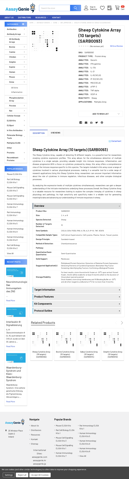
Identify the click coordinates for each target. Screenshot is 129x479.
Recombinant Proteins (12, 159)
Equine (12, 67)
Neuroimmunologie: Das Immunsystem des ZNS (17, 286)
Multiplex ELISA (13, 143)
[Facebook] (80, 122)
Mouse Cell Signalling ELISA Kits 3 (15, 189)
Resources (40, 17)
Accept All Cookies (40, 475)
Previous (116, 322)
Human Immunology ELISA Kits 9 (15, 230)
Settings (9, 475)
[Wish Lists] (104, 8)
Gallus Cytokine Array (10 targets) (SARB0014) (89, 354)
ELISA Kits (11, 120)
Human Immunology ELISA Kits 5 (15, 222)
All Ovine (14, 87)
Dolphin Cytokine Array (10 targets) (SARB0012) (112, 354)
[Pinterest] (102, 122)
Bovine (12, 47)
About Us (9, 17)
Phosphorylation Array (16, 99)
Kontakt (56, 17)
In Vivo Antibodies (15, 130)
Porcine (12, 105)
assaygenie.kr (39, 460)
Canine (12, 52)
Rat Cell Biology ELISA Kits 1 (13, 180)
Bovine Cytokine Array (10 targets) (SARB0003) (65, 354)
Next (121, 322)
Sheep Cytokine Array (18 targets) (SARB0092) (41, 354)
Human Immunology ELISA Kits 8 (15, 238)
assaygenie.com (39, 456)
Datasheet (116, 141)
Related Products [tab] (43, 322)
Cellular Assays (13, 115)
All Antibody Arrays (14, 40)
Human (12, 72)
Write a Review (116, 46)
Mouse (12, 77)
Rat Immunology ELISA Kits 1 (14, 213)
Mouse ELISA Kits (14, 174)
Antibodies (12, 29)
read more (10, 300)
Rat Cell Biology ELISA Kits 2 (13, 246)
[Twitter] (96, 122)
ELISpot (10, 125)
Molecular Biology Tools (14, 136)
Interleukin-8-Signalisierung (14, 323)
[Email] (86, 122)
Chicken (12, 57)
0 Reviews (55, 133)
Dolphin (12, 62)
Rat (10, 111)
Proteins (10, 152)
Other (9, 148)
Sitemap (34, 444)
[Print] (91, 122)
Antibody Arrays (14, 34)
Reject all (22, 475)
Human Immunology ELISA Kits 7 (15, 205)
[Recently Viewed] (111, 8)
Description (39, 133)
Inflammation (16, 92)
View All (10, 253)
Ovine (11, 82)
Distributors (24, 17)
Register (93, 9)
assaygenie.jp (39, 463)
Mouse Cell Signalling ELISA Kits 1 (15, 197)
